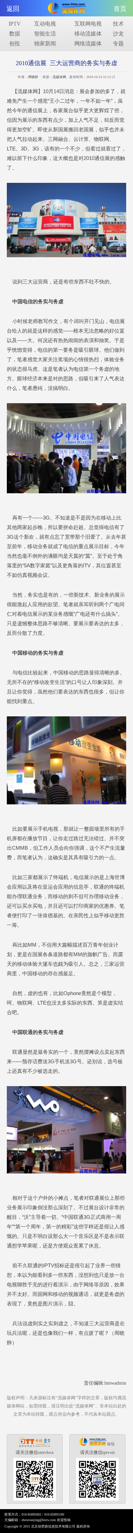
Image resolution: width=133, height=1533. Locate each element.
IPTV (15, 24)
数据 (14, 33)
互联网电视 (88, 24)
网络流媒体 (88, 43)
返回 (12, 8)
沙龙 (118, 33)
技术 (118, 24)
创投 (14, 43)
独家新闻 (45, 43)
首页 (120, 8)
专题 (118, 43)
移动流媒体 (88, 33)
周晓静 (33, 77)
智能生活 (45, 33)
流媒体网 (59, 77)
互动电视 (45, 24)
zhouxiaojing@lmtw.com (38, 1520)
